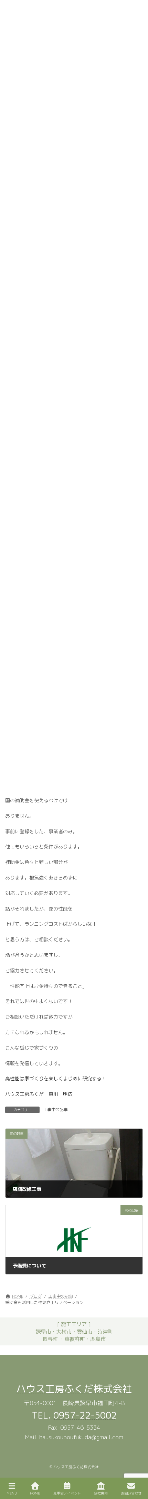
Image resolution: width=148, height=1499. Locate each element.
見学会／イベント (67, 1493)
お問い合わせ (131, 1493)
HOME (35, 1493)
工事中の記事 (55, 1109)
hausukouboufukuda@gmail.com (81, 1437)
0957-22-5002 (85, 1415)
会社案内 (101, 1493)
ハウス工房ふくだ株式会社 (74, 1388)
